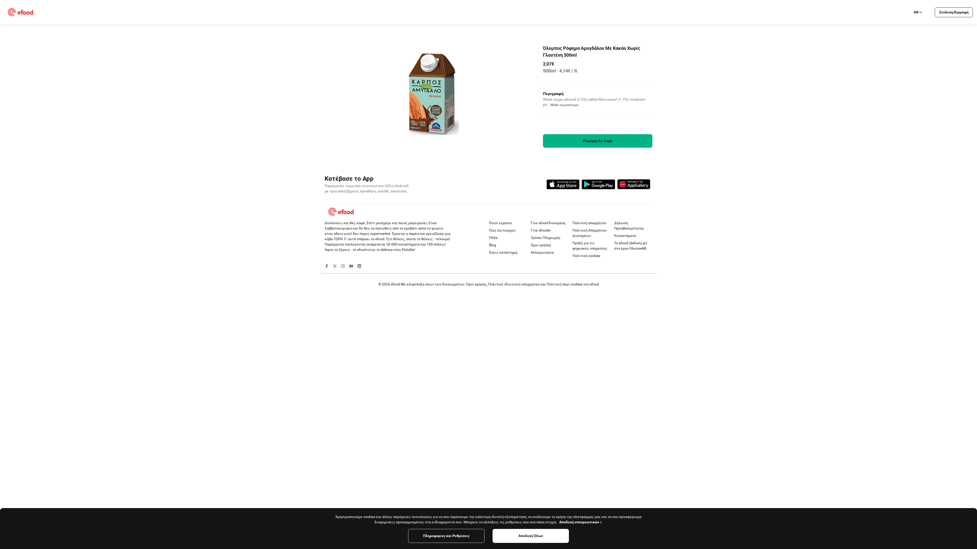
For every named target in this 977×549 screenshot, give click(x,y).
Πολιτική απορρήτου (589, 223)
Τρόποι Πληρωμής (546, 238)
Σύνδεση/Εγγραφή (954, 12)
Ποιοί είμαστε (500, 223)
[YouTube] (351, 267)
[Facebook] (327, 267)
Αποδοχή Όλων (531, 536)
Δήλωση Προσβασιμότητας (629, 225)
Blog (492, 245)
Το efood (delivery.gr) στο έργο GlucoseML (630, 245)
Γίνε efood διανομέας (548, 223)
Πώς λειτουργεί (502, 230)
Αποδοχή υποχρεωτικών (579, 522)
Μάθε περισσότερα (564, 105)
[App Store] (563, 185)
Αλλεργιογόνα (542, 252)
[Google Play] (598, 185)
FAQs (493, 238)
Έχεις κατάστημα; (503, 252)
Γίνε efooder (541, 230)
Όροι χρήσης (541, 245)
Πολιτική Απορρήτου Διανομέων (589, 233)
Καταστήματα (625, 236)
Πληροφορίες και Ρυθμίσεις (446, 536)
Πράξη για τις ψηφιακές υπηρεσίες (589, 245)
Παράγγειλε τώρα (597, 141)
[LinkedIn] (359, 267)
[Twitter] (335, 267)
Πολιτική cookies (586, 256)
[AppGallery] (633, 185)
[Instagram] (343, 267)
